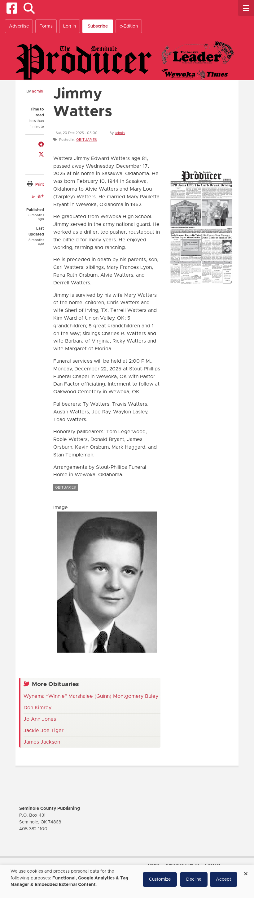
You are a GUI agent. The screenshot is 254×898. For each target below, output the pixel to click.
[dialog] (127, 881)
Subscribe (98, 26)
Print (39, 184)
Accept (223, 879)
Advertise (19, 26)
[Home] (124, 60)
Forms (46, 26)
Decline (193, 879)
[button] (29, 8)
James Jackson (42, 742)
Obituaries (86, 139)
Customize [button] (160, 879)
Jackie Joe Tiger (44, 730)
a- (33, 196)
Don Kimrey (37, 707)
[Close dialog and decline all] (245, 871)
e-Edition (129, 26)
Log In (69, 26)
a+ (40, 196)
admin (37, 91)
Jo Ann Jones (40, 719)
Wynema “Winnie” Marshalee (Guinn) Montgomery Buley (91, 696)
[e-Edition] (201, 226)
